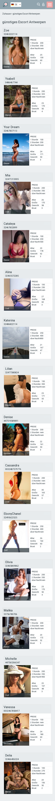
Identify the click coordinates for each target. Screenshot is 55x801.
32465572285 (12, 275)
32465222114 (10, 34)
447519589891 (11, 420)
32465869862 (12, 565)
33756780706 (10, 614)
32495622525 (10, 517)
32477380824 (12, 372)
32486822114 (10, 324)
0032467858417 (12, 711)
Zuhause (6, 14)
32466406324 (12, 759)
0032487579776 (13, 469)
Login (44, 3)
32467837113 (10, 130)
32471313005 (12, 179)
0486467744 (11, 82)
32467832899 (10, 227)
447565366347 (12, 662)
